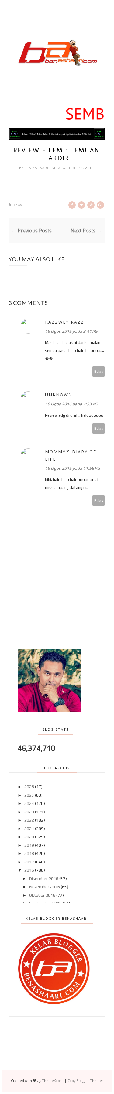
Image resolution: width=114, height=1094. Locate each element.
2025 (29, 795)
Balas (98, 371)
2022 (29, 820)
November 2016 (44, 886)
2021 (29, 828)
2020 (29, 836)
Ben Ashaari (36, 168)
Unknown (58, 395)
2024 (29, 803)
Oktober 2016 (42, 895)
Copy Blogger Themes (85, 1080)
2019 (29, 845)
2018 (29, 853)
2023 (29, 811)
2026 (29, 786)
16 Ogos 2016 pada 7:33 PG (71, 404)
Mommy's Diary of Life (70, 455)
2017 (29, 861)
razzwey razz (64, 322)
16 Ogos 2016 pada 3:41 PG (71, 331)
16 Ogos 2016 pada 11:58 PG (72, 468)
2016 (29, 870)
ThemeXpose (53, 1080)
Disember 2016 (43, 878)
